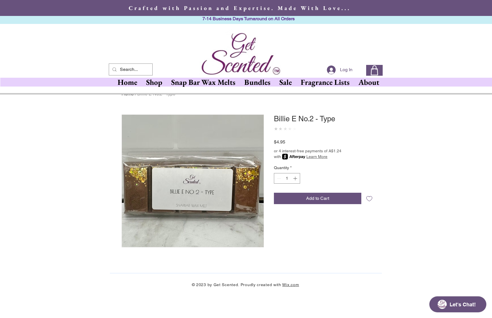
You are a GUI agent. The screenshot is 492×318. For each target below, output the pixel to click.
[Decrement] (278, 178)
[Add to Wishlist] (369, 198)
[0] (374, 70)
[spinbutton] (287, 178)
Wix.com (290, 284)
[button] (203, 82)
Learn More (316, 156)
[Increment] (295, 178)
